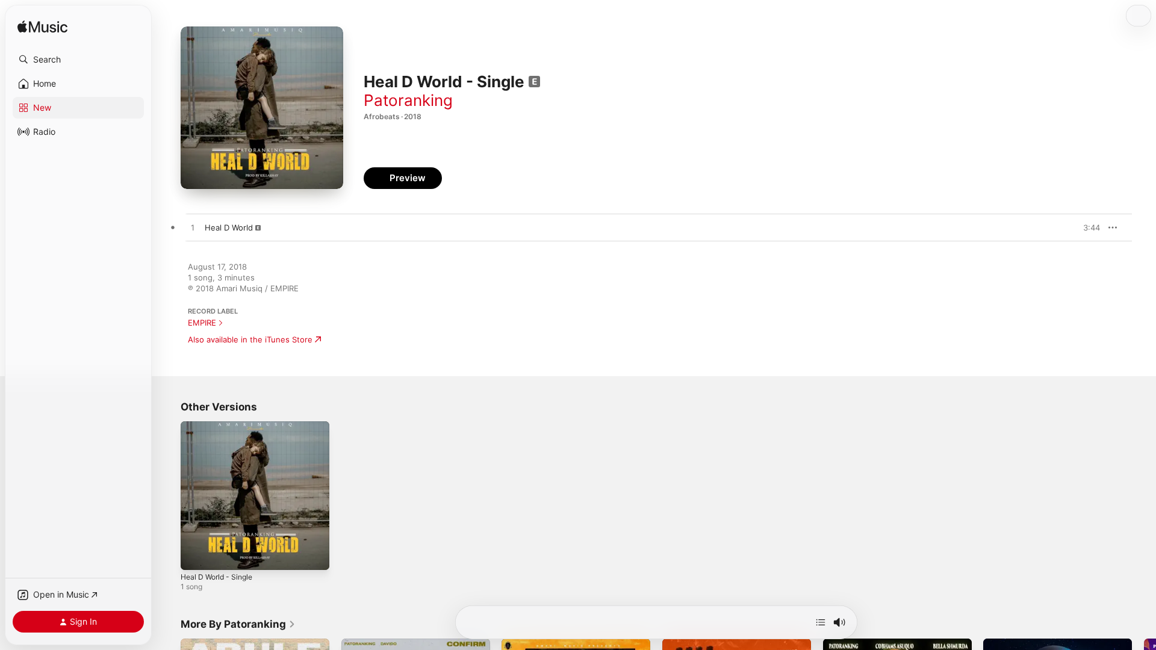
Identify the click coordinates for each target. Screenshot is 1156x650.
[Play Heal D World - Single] (196, 555)
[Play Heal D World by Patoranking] (193, 228)
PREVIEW (1087, 227)
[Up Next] (820, 622)
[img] (42, 27)
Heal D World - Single (220, 426)
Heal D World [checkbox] (229, 227)
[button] (78, 59)
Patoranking (408, 100)
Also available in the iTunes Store (250, 339)
